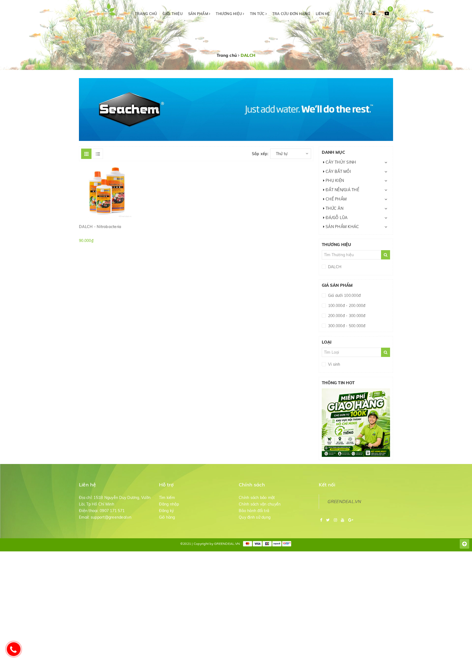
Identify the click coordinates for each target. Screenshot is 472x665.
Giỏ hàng (167, 517)
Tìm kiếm (167, 497)
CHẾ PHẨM (335, 199)
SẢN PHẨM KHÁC (341, 226)
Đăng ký (166, 510)
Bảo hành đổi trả (254, 510)
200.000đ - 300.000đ (346, 315)
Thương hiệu (229, 13)
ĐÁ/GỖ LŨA (336, 217)
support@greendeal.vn (111, 517)
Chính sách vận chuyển (260, 504)
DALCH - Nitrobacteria (100, 226)
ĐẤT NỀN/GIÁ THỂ (341, 189)
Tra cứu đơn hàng (291, 13)
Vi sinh (333, 364)
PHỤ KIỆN (334, 180)
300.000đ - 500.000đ (346, 325)
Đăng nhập (169, 504)
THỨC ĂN (333, 208)
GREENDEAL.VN (344, 501)
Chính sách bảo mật (257, 497)
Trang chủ (146, 13)
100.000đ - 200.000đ (346, 305)
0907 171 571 (112, 510)
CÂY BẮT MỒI (337, 171)
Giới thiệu (173, 13)
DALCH (334, 266)
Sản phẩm (198, 13)
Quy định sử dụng (254, 517)
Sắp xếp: (260, 153)
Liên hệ (323, 13)
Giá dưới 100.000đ (344, 295)
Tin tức (258, 13)
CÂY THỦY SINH (340, 162)
